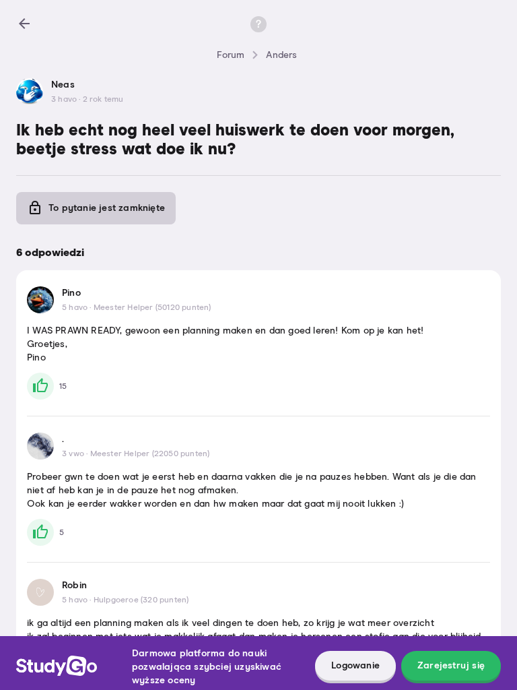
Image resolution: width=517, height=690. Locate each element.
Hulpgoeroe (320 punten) (141, 600)
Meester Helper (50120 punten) (152, 308)
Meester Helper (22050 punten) (150, 454)
